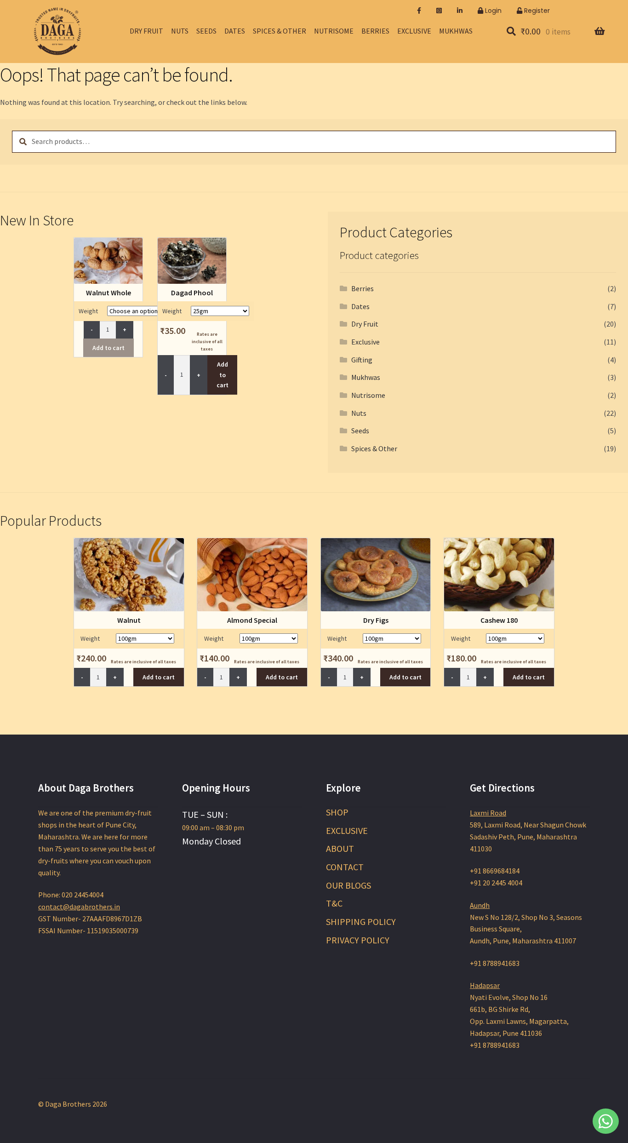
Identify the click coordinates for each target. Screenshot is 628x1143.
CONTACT (345, 867)
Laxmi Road (488, 812)
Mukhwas (456, 30)
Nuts (179, 30)
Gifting (361, 359)
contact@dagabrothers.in (79, 906)
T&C (334, 903)
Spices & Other (279, 30)
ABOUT (340, 848)
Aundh (480, 905)
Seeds (206, 30)
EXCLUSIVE (347, 830)
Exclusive (414, 30)
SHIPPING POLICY (361, 921)
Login (492, 10)
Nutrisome (334, 30)
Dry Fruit (146, 30)
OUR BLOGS (348, 885)
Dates (234, 30)
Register (536, 10)
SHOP (337, 812)
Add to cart (108, 348)
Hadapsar (485, 985)
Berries (375, 30)
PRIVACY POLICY (357, 940)
